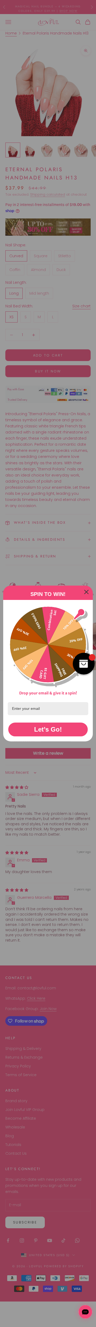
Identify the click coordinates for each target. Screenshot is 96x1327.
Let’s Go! (48, 729)
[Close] (86, 592)
